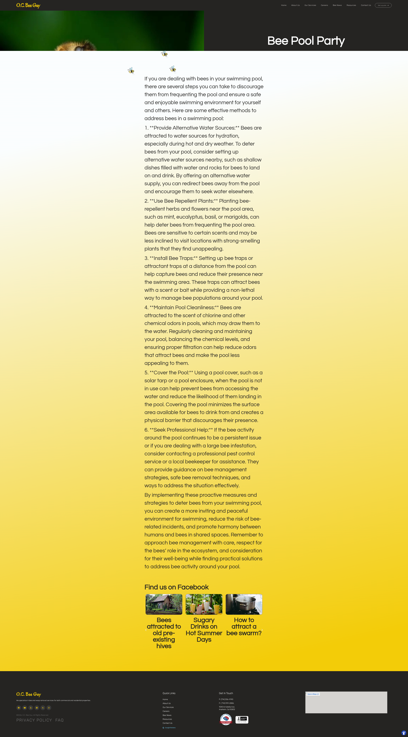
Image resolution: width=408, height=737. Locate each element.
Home (283, 5)
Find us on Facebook (176, 587)
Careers (324, 5)
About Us (295, 5)
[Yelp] (30, 707)
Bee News (337, 5)
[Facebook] (18, 707)
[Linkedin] (36, 707)
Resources (351, 5)
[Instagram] (49, 707)
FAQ (59, 720)
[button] (145, 630)
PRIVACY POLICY (34, 720)
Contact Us (366, 5)
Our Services (310, 5)
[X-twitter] (42, 707)
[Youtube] (24, 707)
